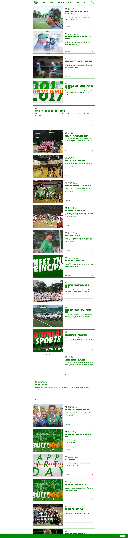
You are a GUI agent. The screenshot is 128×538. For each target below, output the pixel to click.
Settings (116, 536)
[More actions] (92, 9)
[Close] (126, 536)
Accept (122, 536)
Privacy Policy (53, 536)
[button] (51, 2)
